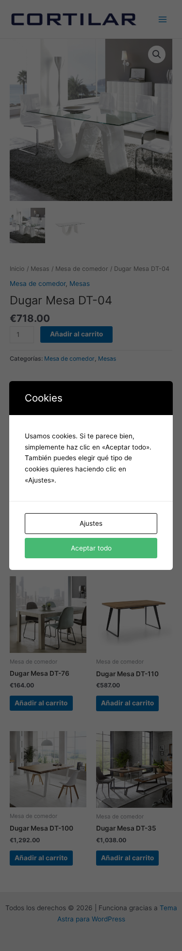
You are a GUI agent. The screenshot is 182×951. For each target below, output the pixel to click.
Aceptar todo (91, 548)
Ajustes (91, 523)
